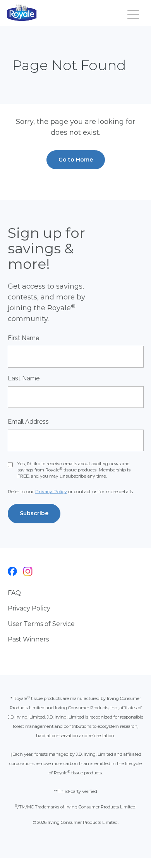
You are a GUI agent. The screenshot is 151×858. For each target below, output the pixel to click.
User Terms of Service (41, 624)
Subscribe (34, 513)
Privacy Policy (51, 491)
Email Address (28, 421)
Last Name (23, 378)
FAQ (14, 593)
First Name (23, 338)
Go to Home (75, 159)
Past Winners (28, 639)
